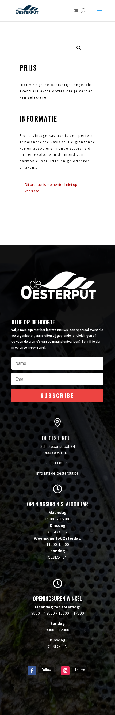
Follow (46, 669)
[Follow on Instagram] (65, 670)
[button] (79, 48)
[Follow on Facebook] (32, 670)
